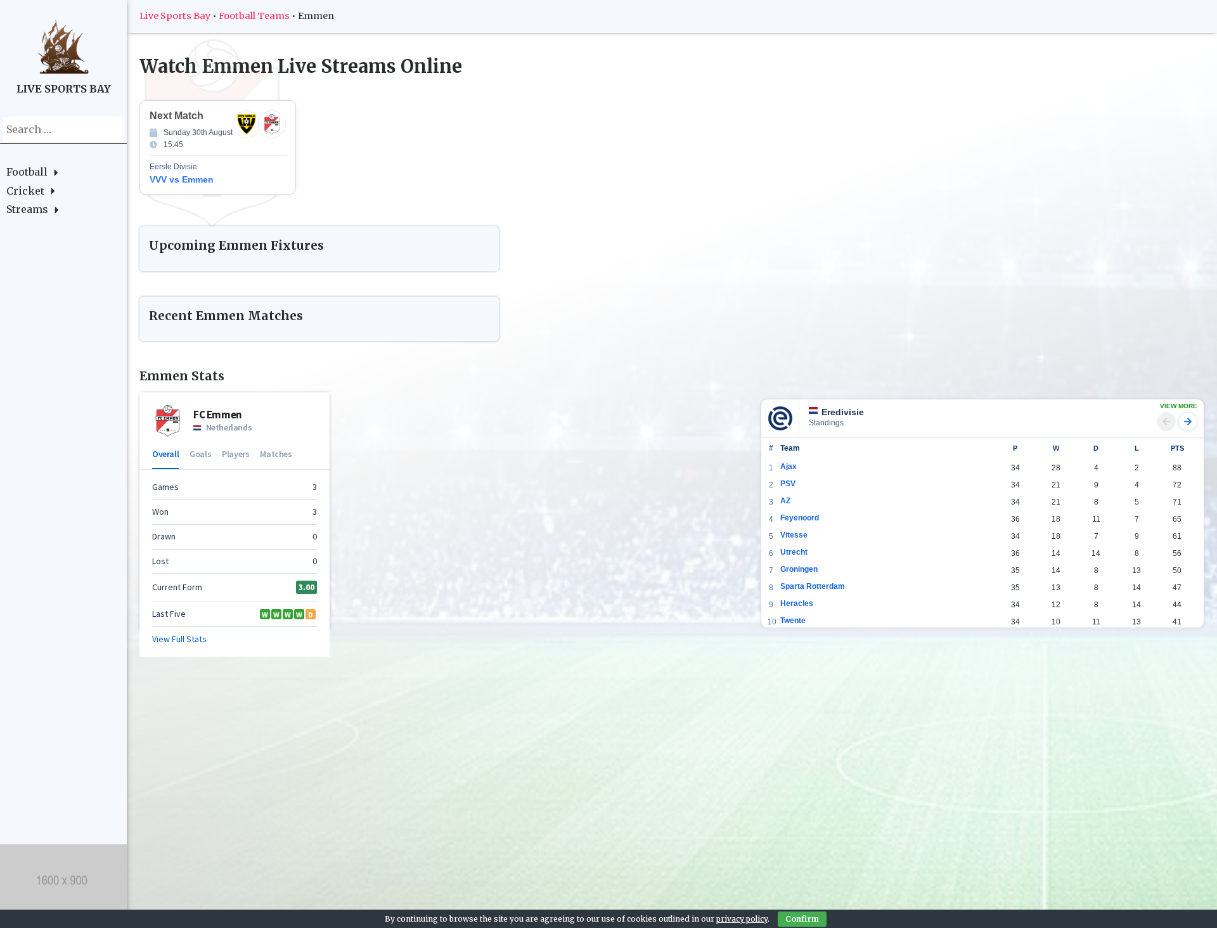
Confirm (802, 919)
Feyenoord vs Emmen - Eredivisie (250, 147)
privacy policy (742, 919)
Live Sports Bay (174, 16)
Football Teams (254, 16)
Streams (27, 209)
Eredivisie (842, 412)
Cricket (25, 190)
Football (27, 171)
